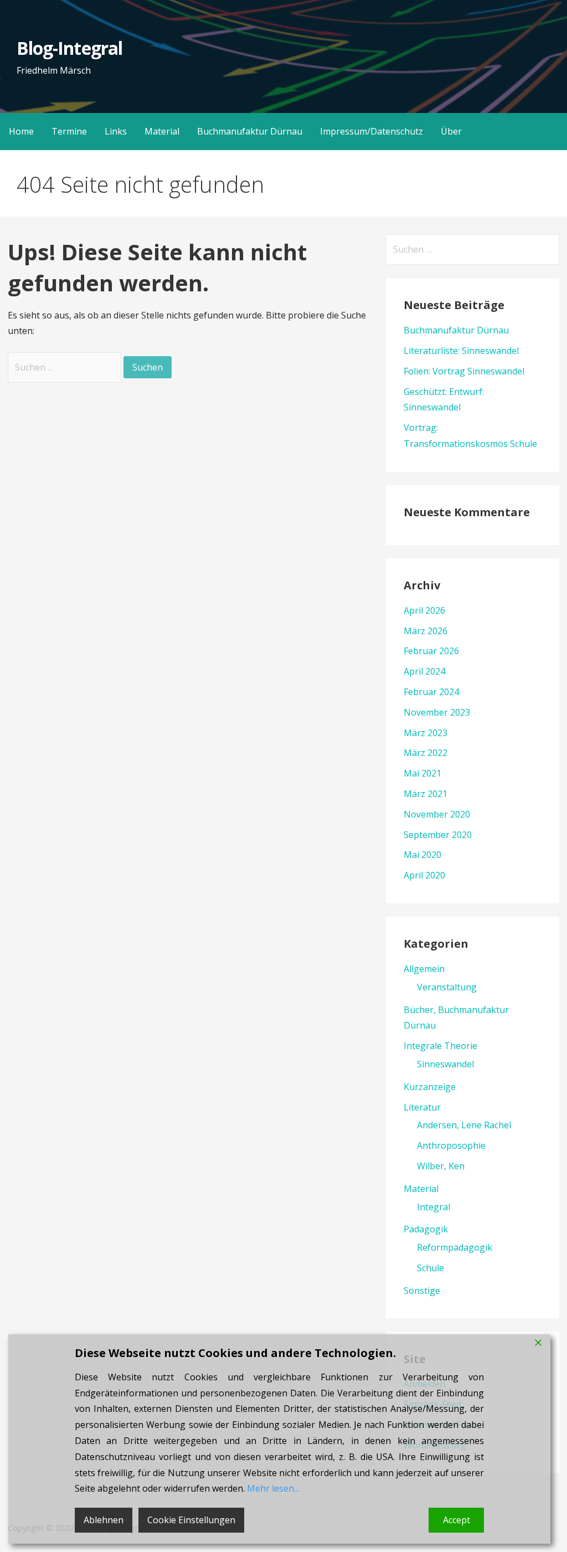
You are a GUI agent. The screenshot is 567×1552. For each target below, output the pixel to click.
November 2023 (437, 712)
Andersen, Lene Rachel (464, 1125)
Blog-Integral (69, 48)
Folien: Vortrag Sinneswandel (464, 371)
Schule (430, 1268)
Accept (456, 1520)
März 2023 (425, 733)
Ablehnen (103, 1520)
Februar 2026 (431, 651)
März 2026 (425, 631)
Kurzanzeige (430, 1087)
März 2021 (425, 794)
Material (162, 131)
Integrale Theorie (440, 1046)
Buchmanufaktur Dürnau (249, 131)
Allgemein (424, 969)
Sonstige (422, 1290)
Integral (433, 1207)
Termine (69, 131)
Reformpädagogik (454, 1247)
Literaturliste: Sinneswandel (461, 351)
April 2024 (424, 671)
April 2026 (424, 610)
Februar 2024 (431, 692)
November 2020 (437, 814)
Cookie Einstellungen (191, 1520)
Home (21, 131)
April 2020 (424, 875)
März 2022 (425, 753)
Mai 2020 (422, 855)
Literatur (422, 1107)
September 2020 (438, 835)
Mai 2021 (422, 773)
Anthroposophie (451, 1145)
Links (116, 131)
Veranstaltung (447, 987)
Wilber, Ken (441, 1166)
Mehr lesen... (273, 1488)
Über (451, 131)
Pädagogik (426, 1229)
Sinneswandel (445, 1064)
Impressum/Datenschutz (371, 131)
